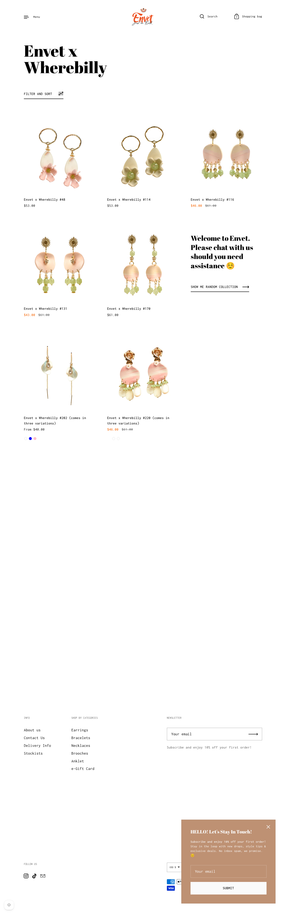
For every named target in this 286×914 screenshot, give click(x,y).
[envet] (143, 16)
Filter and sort (38, 94)
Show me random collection (214, 287)
